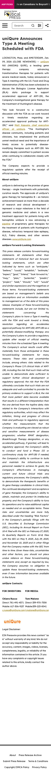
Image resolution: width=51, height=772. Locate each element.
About (13, 755)
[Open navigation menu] (5, 25)
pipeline (6, 223)
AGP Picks (7, 4)
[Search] (33, 25)
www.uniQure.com (21, 239)
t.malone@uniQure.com (37, 610)
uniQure (44, 61)
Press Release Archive (30, 755)
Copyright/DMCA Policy (16, 767)
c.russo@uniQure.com (13, 610)
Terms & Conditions (38, 761)
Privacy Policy (39, 767)
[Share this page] (47, 25)
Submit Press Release (14, 761)
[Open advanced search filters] (39, 25)
